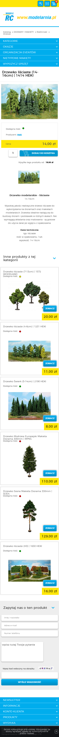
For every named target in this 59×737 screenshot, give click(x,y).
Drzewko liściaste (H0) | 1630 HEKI (22, 546)
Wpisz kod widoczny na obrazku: (19, 669)
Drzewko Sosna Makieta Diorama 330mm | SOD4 (27, 492)
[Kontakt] (47, 3)
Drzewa (7, 34)
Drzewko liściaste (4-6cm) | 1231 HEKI (24, 326)
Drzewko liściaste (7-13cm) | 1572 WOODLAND (22, 273)
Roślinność (42, 32)
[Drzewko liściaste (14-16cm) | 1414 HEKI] (29, 119)
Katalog (7, 32)
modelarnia (29, 17)
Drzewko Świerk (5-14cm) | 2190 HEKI (24, 381)
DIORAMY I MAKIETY (24, 32)
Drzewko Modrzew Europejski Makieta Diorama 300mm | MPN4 (25, 437)
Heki (19, 135)
